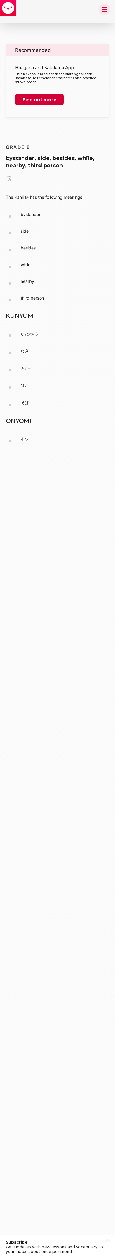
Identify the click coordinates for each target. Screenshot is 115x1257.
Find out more (39, 99)
